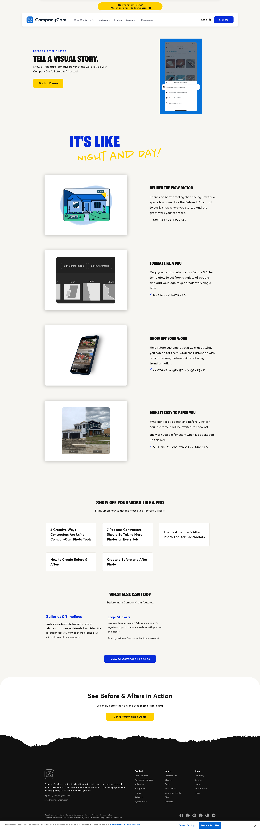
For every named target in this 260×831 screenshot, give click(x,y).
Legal (197, 784)
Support (130, 19)
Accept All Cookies (210, 825)
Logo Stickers (119, 617)
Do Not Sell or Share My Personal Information (83, 817)
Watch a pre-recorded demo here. (129, 7)
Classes (168, 780)
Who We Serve (82, 19)
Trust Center (201, 788)
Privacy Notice (91, 815)
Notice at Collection (113, 817)
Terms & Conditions (74, 815)
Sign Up (224, 19)
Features (103, 19)
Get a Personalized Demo (130, 716)
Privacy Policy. (133, 824)
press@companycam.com (56, 800)
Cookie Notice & (117, 824)
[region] (130, 825)
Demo (167, 784)
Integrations (140, 788)
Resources (147, 19)
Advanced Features (144, 780)
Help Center (170, 788)
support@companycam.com (57, 795)
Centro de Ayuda (173, 793)
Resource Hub (171, 775)
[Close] (255, 825)
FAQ (167, 797)
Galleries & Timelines (64, 616)
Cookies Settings (187, 825)
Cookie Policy (106, 815)
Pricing (118, 19)
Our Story (199, 775)
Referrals (139, 797)
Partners (169, 801)
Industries (139, 784)
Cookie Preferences (53, 817)
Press (197, 793)
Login (204, 20)
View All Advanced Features (130, 659)
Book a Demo (48, 83)
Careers (198, 780)
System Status (141, 801)
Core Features (141, 775)
